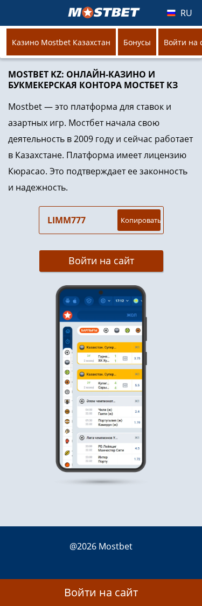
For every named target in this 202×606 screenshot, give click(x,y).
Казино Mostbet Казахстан (61, 42)
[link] (101, 385)
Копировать (141, 220)
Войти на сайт (101, 260)
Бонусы (137, 42)
